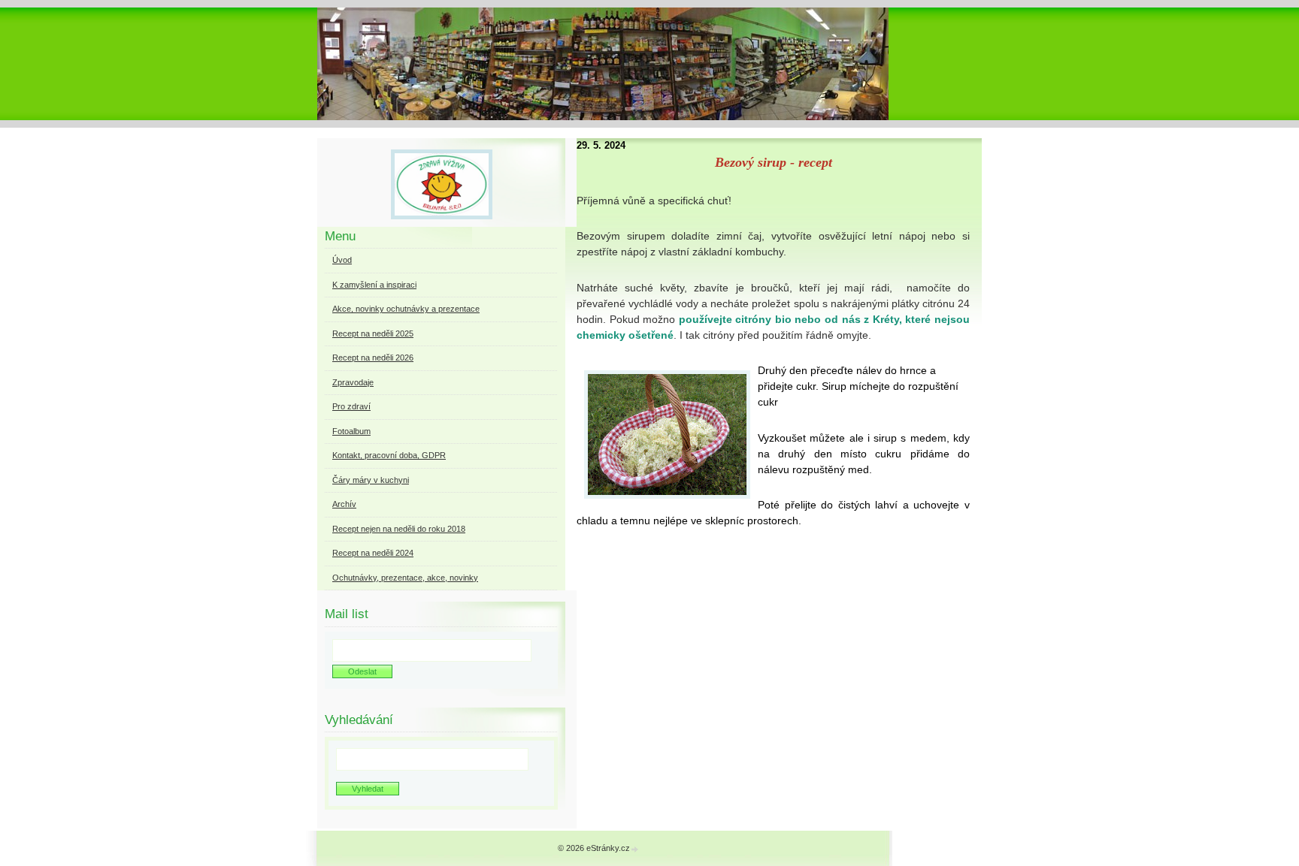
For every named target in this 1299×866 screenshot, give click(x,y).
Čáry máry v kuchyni (370, 479)
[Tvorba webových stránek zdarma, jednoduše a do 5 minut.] (635, 849)
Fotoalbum (351, 431)
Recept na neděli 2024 (372, 552)
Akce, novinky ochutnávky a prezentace (406, 308)
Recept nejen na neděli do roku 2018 (398, 528)
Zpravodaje (353, 382)
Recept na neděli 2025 (372, 333)
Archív (344, 503)
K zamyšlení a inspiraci (374, 284)
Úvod (342, 259)
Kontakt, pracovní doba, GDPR (389, 455)
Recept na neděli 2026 (372, 357)
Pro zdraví (351, 406)
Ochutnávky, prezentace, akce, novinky (405, 577)
